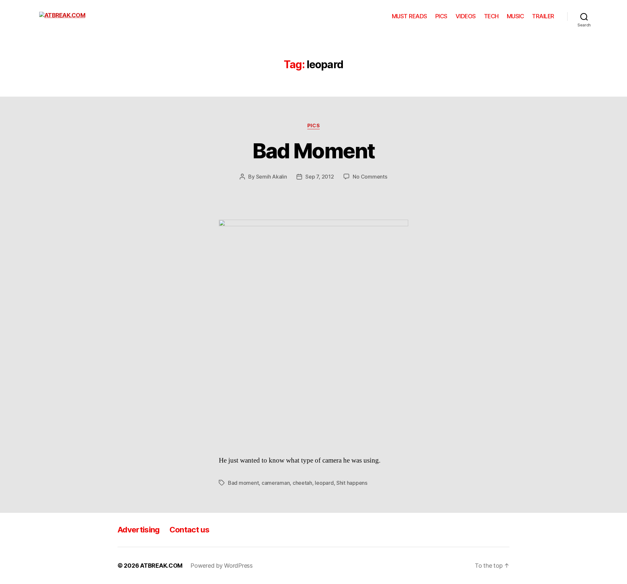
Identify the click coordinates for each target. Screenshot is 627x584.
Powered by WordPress (221, 565)
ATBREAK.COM (161, 565)
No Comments (370, 176)
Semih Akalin (271, 176)
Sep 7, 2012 (319, 176)
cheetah (302, 483)
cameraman (276, 483)
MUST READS (409, 16)
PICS (441, 16)
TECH (491, 16)
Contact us (189, 529)
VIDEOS (466, 16)
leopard (324, 483)
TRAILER (543, 16)
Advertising (139, 529)
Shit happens (351, 483)
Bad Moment (313, 150)
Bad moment (243, 483)
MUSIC (515, 16)
